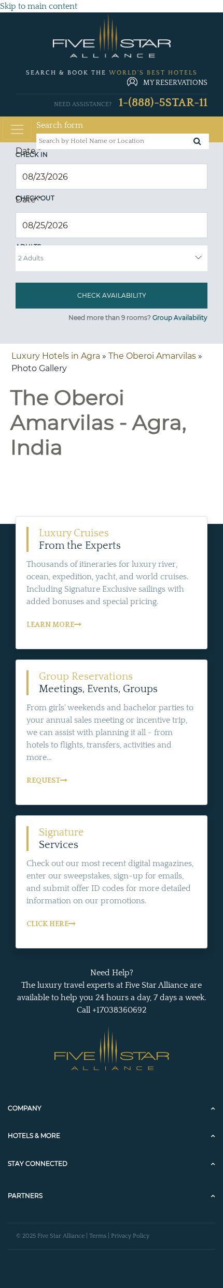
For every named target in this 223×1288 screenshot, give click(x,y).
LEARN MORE (50, 625)
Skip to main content (38, 6)
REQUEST (43, 781)
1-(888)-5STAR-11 (163, 102)
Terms (97, 1236)
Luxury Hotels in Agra (55, 356)
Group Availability (179, 317)
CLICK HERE (47, 924)
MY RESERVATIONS (175, 83)
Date (28, 151)
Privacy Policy (130, 1236)
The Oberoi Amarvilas (152, 356)
